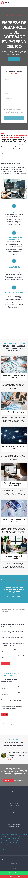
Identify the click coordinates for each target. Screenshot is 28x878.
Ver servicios (13, 59)
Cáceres (21, 836)
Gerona (3, 840)
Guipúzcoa (19, 840)
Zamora (12, 851)
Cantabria (3, 838)
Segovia (16, 846)
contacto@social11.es (14, 815)
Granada (8, 840)
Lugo (21, 842)
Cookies (14, 868)
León (14, 842)
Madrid (24, 842)
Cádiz (25, 836)
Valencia (15, 849)
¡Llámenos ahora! (7, 714)
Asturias (25, 834)
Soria (24, 846)
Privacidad (14, 865)
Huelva (24, 840)
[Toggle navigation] (26, 2)
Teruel (7, 849)
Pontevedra (5, 846)
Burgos (16, 836)
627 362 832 (15, 803)
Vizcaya (25, 849)
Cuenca (24, 838)
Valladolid (20, 849)
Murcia (8, 844)
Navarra (13, 844)
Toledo (11, 849)
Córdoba (20, 838)
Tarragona (3, 849)
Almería (20, 834)
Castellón (9, 838)
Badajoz (7, 836)
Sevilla (20, 846)
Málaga (4, 844)
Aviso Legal (14, 863)
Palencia (22, 844)
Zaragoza (16, 851)
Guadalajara (13, 840)
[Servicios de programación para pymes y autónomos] (14, 859)
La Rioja (10, 842)
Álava (7, 834)
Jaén (7, 842)
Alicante (16, 834)
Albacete (12, 834)
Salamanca (10, 846)
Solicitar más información (10, 664)
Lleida (17, 842)
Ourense (18, 844)
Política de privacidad (10, 114)
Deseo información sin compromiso (14, 780)
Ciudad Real (14, 838)
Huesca (3, 842)
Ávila (3, 836)
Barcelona (11, 836)
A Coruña (3, 834)
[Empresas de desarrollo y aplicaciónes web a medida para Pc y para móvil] (9, 2)
